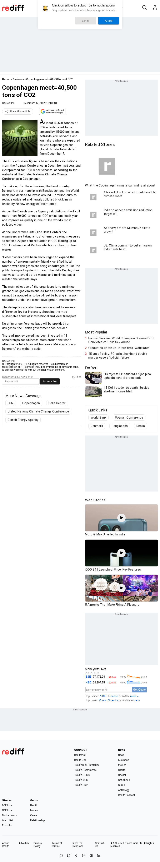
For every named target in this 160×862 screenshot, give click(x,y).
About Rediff (5, 845)
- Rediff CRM (81, 780)
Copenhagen (31, 403)
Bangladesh (120, 426)
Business (18, 79)
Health (34, 805)
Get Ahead (124, 780)
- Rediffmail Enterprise (86, 765)
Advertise (24, 843)
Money (34, 810)
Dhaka (140, 426)
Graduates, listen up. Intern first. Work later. (118, 348)
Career (34, 815)
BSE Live (7, 805)
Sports (122, 770)
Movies (122, 765)
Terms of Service (56, 845)
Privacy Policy (38, 845)
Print (78, 376)
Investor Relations (78, 845)
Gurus (121, 785)
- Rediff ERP (81, 785)
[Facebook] (76, 856)
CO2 (11, 403)
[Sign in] (155, 7)
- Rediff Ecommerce (85, 770)
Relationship (37, 820)
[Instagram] (83, 856)
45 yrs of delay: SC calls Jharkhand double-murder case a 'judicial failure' (118, 355)
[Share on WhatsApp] (61, 856)
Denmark (97, 426)
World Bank (98, 417)
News (121, 754)
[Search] (144, 7)
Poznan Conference (129, 417)
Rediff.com (126, 843)
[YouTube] (91, 856)
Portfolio (7, 825)
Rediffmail (80, 754)
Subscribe (49, 381)
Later (86, 20)
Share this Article (19, 111)
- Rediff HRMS (82, 775)
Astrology (123, 790)
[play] (121, 518)
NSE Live (7, 810)
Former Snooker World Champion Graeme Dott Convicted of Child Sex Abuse (121, 340)
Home (5, 79)
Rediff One (80, 760)
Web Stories (95, 500)
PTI (13, 103)
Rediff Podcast (126, 795)
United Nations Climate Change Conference (38, 411)
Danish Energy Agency (23, 420)
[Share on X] (68, 856)
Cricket (122, 775)
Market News (9, 815)
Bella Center (57, 403)
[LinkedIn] (98, 856)
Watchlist (7, 820)
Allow (108, 20)
